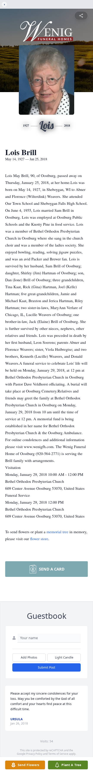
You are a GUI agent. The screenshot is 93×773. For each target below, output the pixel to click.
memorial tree (57, 531)
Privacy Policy (34, 754)
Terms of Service (58, 754)
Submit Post (46, 667)
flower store (39, 538)
